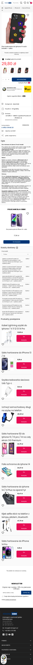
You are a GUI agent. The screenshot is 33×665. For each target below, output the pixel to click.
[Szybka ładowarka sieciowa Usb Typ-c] (9, 391)
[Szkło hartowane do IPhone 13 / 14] (9, 364)
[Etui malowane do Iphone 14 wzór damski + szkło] (5, 70)
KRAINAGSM (25, 125)
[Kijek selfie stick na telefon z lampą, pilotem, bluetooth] (9, 525)
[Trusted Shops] (4, 89)
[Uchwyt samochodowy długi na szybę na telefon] (9, 418)
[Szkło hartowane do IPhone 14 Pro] (9, 552)
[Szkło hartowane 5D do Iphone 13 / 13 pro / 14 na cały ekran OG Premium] (9, 448)
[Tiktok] (12, 634)
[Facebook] (3, 634)
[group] (16, 228)
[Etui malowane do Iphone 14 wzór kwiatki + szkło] (12, 70)
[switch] (3, 662)
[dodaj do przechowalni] (28, 15)
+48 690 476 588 (10, 631)
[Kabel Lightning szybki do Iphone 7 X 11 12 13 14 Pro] (9, 337)
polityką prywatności (11, 599)
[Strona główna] (8, 3)
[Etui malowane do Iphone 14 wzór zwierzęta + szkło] (26, 70)
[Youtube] (9, 634)
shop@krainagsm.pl (11, 628)
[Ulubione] (25, 3)
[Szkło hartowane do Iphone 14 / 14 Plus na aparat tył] (9, 498)
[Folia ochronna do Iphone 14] (9, 471)
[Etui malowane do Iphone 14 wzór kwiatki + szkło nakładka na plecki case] (17, 28)
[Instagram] (6, 634)
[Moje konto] (28, 3)
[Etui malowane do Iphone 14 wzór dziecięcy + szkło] (19, 70)
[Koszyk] (31, 3)
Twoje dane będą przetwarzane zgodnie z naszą (15, 597)
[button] (2, 3)
